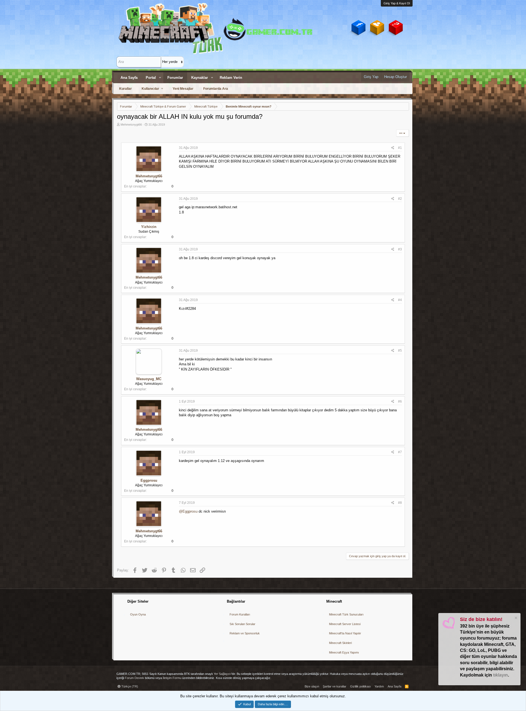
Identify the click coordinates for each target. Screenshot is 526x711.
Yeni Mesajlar (183, 89)
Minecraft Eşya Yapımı (344, 652)
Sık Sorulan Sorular (242, 624)
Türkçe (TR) (129, 686)
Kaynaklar (199, 78)
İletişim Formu (172, 678)
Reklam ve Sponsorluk (245, 633)
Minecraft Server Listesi (345, 624)
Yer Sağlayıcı (222, 673)
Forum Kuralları (240, 614)
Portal (151, 78)
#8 (400, 503)
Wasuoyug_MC (148, 379)
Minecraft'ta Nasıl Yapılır (345, 633)
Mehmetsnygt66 (131, 124)
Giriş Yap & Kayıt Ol (397, 3)
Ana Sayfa (129, 78)
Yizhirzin (148, 227)
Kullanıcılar (150, 89)
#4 (400, 300)
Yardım (379, 686)
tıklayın (500, 675)
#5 (400, 350)
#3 (400, 249)
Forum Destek (134, 678)
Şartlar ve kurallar (334, 686)
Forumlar (175, 78)
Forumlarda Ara (215, 89)
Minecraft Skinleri (340, 642)
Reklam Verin (231, 78)
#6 (400, 401)
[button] (160, 77)
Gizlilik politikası (360, 686)
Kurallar (125, 89)
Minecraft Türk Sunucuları (346, 614)
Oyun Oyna (138, 614)
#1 (400, 148)
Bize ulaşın (312, 686)
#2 (400, 199)
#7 (400, 452)
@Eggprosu (188, 511)
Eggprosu (149, 480)
